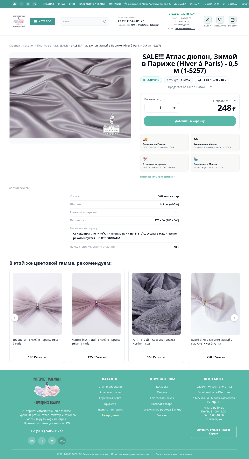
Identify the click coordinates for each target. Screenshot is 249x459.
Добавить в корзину (190, 121)
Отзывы (162, 415)
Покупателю (211, 3)
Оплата (194, 3)
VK (28, 4)
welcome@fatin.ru (218, 392)
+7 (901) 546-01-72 (131, 21)
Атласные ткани (110, 392)
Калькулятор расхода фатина (161, 409)
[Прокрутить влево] (14, 317)
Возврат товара (161, 404)
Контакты (115, 3)
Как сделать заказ (162, 398)
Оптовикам (230, 3)
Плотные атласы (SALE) (52, 45)
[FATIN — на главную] (18, 21)
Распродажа (110, 415)
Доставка (180, 3)
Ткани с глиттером (110, 409)
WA (32, 440)
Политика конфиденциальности (130, 454)
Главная (48, 3)
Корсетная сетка (110, 398)
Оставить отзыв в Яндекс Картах (213, 431)
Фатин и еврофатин (110, 386)
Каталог (45, 21)
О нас (61, 3)
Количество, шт (155, 99)
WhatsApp (143, 25)
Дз (14, 4)
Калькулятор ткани (92, 3)
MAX (133, 25)
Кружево (110, 404)
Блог (72, 3)
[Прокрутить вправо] (234, 317)
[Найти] (105, 21)
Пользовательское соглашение (174, 454)
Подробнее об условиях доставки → (157, 176)
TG (34, 4)
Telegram (154, 25)
